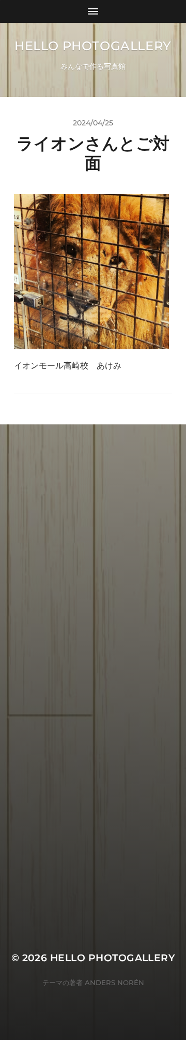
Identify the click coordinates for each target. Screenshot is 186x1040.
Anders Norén (114, 982)
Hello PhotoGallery (93, 45)
